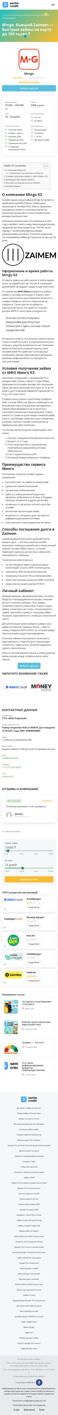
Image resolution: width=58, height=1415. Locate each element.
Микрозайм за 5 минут (29, 1231)
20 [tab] (35, 692)
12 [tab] (51, 688)
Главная (6, 15)
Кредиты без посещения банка (29, 1241)
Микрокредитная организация (25, 15)
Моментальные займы (29, 1338)
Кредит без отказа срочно (29, 1188)
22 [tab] (43, 692)
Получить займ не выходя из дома (29, 1172)
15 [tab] (14, 692)
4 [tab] (19, 688)
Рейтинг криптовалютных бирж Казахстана (36, 1023)
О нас (16, 1409)
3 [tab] (14, 688)
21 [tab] (39, 692)
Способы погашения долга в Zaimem (22, 183)
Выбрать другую (29, 88)
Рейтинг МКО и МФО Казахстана (29, 1284)
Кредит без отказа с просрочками (29, 1247)
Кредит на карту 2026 (29, 1209)
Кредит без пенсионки (29, 1263)
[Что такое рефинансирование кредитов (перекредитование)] (11, 1065)
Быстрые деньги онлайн (29, 1193)
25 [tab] (14, 696)
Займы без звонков (29, 1167)
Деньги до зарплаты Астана (29, 1290)
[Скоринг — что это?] (11, 1048)
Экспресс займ (29, 1161)
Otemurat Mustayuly (12, 831)
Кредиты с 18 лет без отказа (29, 1215)
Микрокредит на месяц (29, 1279)
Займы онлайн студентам (29, 1225)
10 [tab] (43, 688)
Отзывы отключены (36, 78)
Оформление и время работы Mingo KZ (26, 173)
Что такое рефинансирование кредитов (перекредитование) (33, 1066)
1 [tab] (6, 688)
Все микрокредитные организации (29, 1124)
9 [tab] (39, 688)
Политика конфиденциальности (29, 1400)
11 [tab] (47, 688)
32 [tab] (43, 696)
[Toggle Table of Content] (44, 166)
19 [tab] (31, 692)
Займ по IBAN (29, 1177)
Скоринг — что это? (33, 1042)
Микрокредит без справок (29, 1140)
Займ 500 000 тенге (29, 1348)
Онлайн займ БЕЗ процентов (29, 1134)
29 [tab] (31, 696)
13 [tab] (6, 692)
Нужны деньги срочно (29, 1199)
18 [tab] (27, 692)
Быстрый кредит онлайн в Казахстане (29, 1252)
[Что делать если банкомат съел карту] (11, 1007)
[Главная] (10, 4)
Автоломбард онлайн (29, 1311)
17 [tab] (23, 692)
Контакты (29, 1409)
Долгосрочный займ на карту (29, 1306)
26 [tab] (19, 696)
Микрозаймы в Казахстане (29, 1113)
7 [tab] (31, 688)
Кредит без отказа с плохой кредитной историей (29, 1145)
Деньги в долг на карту (29, 1151)
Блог (42, 1409)
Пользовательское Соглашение (29, 1405)
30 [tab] (35, 696)
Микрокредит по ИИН (29, 1268)
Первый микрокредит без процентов (29, 1300)
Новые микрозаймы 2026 (29, 1204)
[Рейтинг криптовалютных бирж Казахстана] (11, 1027)
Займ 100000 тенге (29, 1322)
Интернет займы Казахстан (29, 1108)
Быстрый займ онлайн (29, 1129)
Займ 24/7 (29, 1332)
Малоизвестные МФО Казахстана (29, 1236)
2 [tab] (10, 688)
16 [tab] (19, 692)
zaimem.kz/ (7, 776)
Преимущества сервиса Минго (19, 179)
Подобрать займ (29, 879)
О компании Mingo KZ (15, 170)
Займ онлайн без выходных (29, 1257)
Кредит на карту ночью (29, 1118)
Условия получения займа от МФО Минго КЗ (26, 176)
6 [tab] (27, 688)
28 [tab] (27, 696)
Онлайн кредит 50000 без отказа (29, 1316)
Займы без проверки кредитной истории (29, 1183)
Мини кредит (29, 1327)
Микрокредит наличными (29, 1273)
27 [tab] (23, 696)
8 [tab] (35, 688)
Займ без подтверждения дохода (29, 1156)
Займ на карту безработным (29, 1220)
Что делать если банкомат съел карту (37, 1003)
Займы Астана (29, 1295)
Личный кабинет (13, 186)
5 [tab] (23, 688)
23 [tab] (47, 692)
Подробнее (33, 907)
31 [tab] (39, 696)
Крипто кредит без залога (29, 1343)
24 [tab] (51, 692)
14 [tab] (10, 692)
